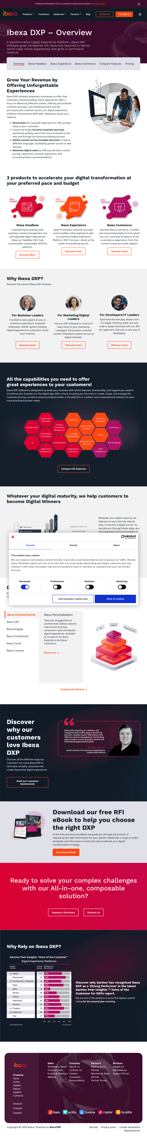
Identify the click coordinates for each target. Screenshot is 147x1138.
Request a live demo (63, 912)
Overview (18, 63)
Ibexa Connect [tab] (15, 650)
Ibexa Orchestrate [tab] (18, 636)
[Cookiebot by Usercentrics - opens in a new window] (123, 537)
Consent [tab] (30, 545)
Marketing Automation (100, 419)
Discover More (27, 254)
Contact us (124, 14)
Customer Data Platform (87, 427)
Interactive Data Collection (86, 442)
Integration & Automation (73, 450)
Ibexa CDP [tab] (13, 622)
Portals (100, 435)
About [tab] (116, 545)
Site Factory (73, 420)
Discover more (73, 251)
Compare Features (110, 63)
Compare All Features (73, 468)
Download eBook (66, 852)
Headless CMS (32, 427)
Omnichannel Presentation (46, 435)
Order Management (100, 450)
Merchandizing (114, 442)
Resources (59, 14)
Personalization (59, 442)
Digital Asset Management (45, 450)
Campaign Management (73, 435)
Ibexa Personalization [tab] (21, 614)
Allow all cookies (115, 598)
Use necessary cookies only (73, 598)
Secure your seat (98, 3)
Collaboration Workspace (45, 419)
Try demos (104, 14)
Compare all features (72, 689)
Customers (43, 14)
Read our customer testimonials (27, 782)
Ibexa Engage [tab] (15, 629)
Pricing (129, 63)
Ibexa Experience (60, 63)
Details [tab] (73, 545)
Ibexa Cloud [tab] (14, 643)
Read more (50, 652)
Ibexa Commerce (85, 63)
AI (32, 442)
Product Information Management (59, 427)
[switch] (57, 587)
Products (27, 14)
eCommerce (114, 427)
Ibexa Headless (37, 63)
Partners (75, 14)
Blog (88, 14)
